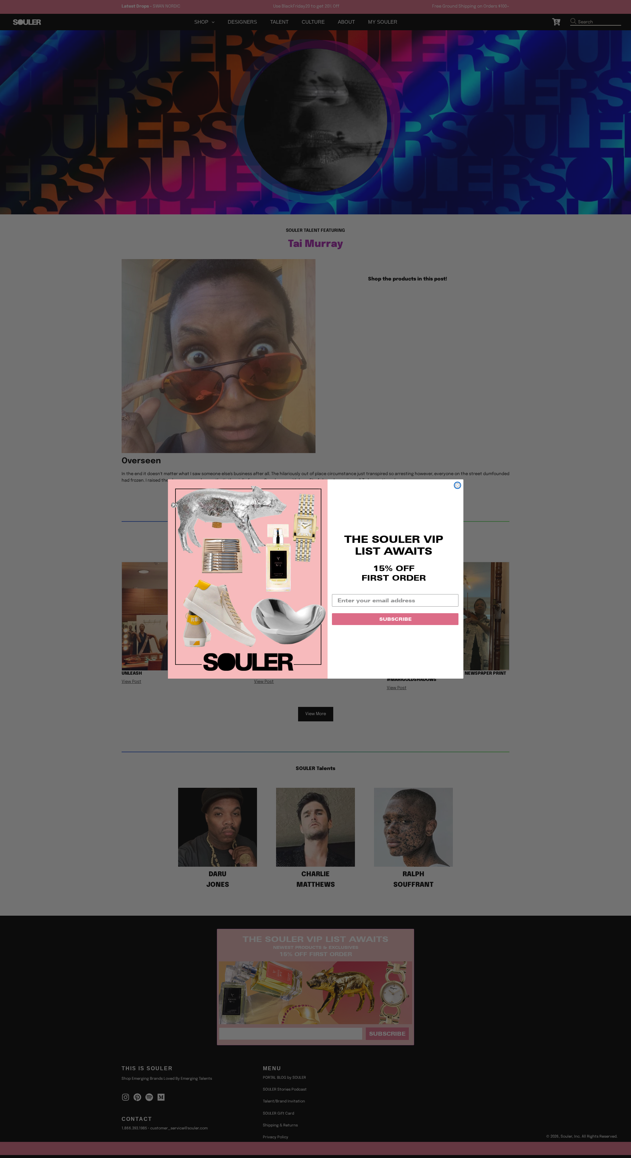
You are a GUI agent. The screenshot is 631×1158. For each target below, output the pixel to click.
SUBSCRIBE (395, 619)
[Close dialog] (457, 485)
